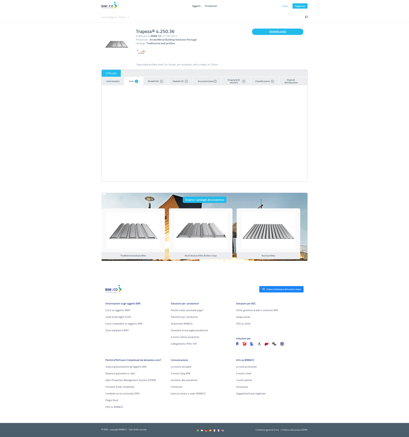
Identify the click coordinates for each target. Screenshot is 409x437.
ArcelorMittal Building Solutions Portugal (173, 39)
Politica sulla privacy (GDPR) (295, 429)
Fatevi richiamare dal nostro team (283, 289)
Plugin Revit (111, 400)
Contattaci (176, 387)
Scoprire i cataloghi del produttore (204, 200)
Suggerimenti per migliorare (251, 393)
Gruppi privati (243, 317)
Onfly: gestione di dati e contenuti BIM (257, 310)
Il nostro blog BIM (180, 373)
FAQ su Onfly (243, 323)
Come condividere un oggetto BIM (123, 323)
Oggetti (196, 6)
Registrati (300, 6)
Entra (285, 6)
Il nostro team (244, 373)
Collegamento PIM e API (184, 344)
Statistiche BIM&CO (182, 323)
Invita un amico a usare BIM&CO (188, 393)
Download (277, 31)
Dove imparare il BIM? (117, 330)
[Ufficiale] (111, 73)
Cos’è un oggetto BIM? (118, 310)
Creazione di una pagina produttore (189, 330)
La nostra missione (246, 367)
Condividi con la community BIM (122, 393)
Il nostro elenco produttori (185, 337)
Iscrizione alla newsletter (184, 380)
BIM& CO (156, 36)
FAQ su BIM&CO (114, 407)
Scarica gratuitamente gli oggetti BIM (125, 367)
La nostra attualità (181, 367)
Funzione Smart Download (119, 387)
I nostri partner (244, 380)
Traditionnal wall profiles (160, 43)
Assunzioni (242, 387)
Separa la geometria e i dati (120, 373)
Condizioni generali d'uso (267, 429)
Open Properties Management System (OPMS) (130, 380)
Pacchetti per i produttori (184, 317)
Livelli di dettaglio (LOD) (118, 317)
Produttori (211, 6)
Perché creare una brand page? (187, 310)
